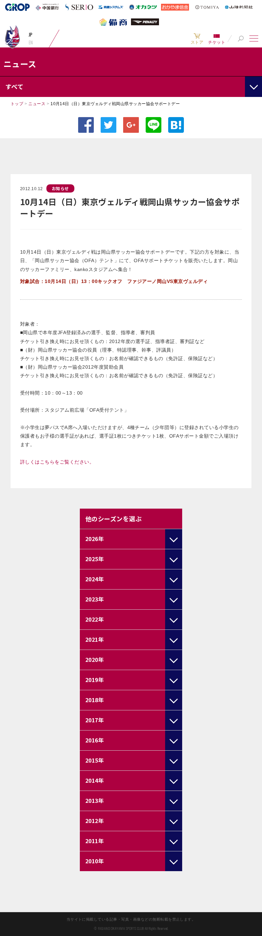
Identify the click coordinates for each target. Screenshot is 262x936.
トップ (17, 103)
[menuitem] (197, 38)
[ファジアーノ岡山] (12, 37)
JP (31, 34)
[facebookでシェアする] (86, 125)
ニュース (36, 103)
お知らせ (60, 188)
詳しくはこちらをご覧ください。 (57, 462)
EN (31, 42)
